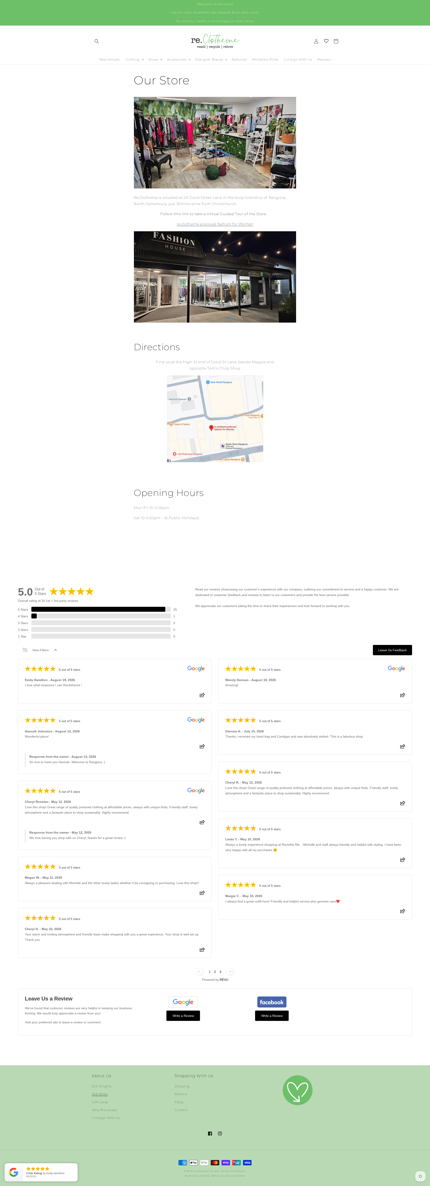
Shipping (181, 1086)
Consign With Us (106, 1118)
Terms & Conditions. (233, 1171)
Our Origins (102, 1086)
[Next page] (230, 971)
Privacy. (215, 1171)
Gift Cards (100, 1102)
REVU (224, 979)
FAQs (178, 1102)
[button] (97, 41)
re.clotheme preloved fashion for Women (215, 224)
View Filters (40, 650)
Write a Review (183, 1016)
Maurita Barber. (236, 1175)
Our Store (100, 1094)
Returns (180, 1094)
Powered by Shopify (197, 1175)
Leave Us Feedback (392, 650)
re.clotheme (201, 1171)
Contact (180, 1110)
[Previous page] (200, 971)
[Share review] (202, 696)
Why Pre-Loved (104, 1110)
